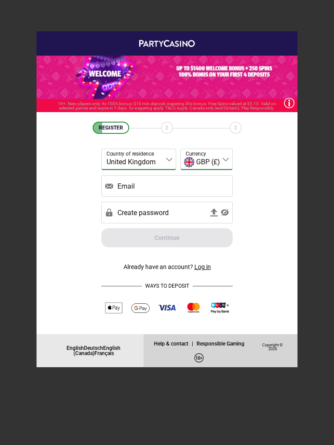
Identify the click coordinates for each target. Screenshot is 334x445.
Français (104, 353)
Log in (202, 266)
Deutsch (93, 348)
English (75, 348)
